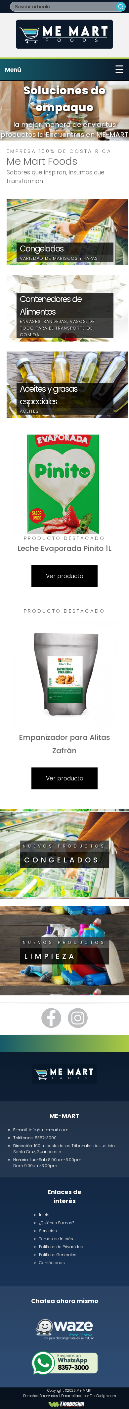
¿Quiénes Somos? (56, 1223)
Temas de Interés (56, 1239)
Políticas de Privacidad (61, 1247)
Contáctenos (52, 1262)
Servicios (48, 1231)
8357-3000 (73, 1367)
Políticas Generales (57, 1255)
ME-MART (84, 1390)
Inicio (44, 1215)
